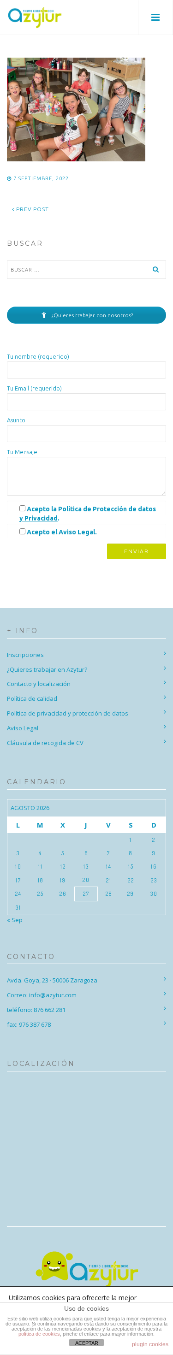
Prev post (31, 209)
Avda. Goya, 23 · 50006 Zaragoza (52, 980)
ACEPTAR (86, 1343)
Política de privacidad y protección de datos (67, 713)
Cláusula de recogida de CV (45, 743)
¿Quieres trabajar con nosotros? (91, 315)
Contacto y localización (39, 684)
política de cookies (39, 1334)
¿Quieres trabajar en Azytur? (47, 669)
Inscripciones (25, 655)
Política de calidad (32, 698)
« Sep (15, 920)
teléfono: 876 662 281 (36, 1010)
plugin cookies (150, 1344)
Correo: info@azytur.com (42, 995)
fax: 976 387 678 (29, 1024)
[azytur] (34, 17)
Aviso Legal (77, 532)
